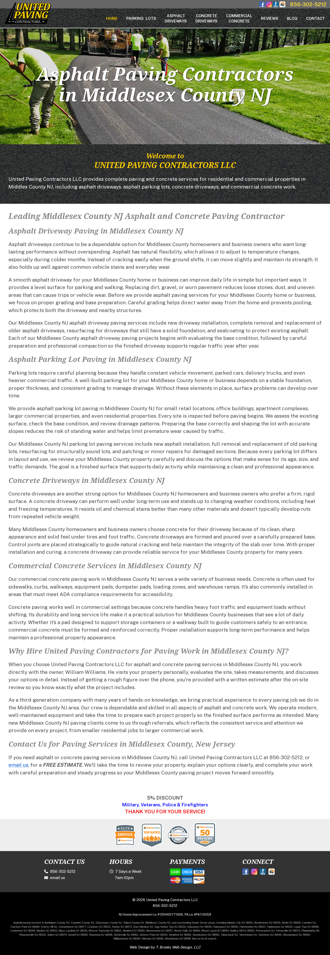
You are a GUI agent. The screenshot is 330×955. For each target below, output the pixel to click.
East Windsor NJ (143, 926)
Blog (292, 18)
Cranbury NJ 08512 (99, 926)
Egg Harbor (161, 926)
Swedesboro (200, 934)
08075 (128, 926)
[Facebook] (262, 6)
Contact (315, 18)
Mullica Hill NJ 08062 (242, 930)
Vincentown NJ (248, 934)
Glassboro (193, 926)
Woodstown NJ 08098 (178, 938)
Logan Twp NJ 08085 (306, 926)
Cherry (45, 926)
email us (18, 765)
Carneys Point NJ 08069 (25, 926)
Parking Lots (141, 18)
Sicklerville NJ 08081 (126, 934)
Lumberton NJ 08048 (22, 930)
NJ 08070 (294, 930)
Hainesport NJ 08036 (225, 926)
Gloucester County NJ (109, 922)
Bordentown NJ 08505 (267, 922)
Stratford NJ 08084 (180, 934)
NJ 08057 (167, 930)
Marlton (40, 930)
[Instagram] (269, 6)
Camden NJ (309, 922)
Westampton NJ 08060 (296, 934)
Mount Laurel (209, 930)
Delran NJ (118, 926)
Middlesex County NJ (158, 922)
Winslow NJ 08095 (153, 938)
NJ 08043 (276, 934)
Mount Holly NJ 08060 (187, 930)
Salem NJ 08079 (57, 934)
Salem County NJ (133, 922)
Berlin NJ (287, 922)
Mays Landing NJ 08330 (73, 930)
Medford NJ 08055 (134, 930)
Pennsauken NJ (265, 930)
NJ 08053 (51, 930)
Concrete (206, 18)
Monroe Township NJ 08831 (105, 930)
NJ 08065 (213, 934)
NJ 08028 (206, 926)
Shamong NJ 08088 (100, 934)
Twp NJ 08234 (177, 926)
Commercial (239, 18)
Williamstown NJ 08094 (126, 938)
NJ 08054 (223, 930)
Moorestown (153, 930)
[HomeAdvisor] (282, 6)
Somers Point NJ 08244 (153, 934)
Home (112, 18)
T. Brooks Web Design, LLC (178, 947)
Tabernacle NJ (229, 934)
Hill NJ (53, 926)
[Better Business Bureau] (276, 6)
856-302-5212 (308, 4)
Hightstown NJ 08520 (279, 926)
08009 (297, 922)
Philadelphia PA (310, 930)
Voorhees (264, 934)
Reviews (269, 18)
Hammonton (246, 926)
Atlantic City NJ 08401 (240, 922)
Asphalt (176, 18)
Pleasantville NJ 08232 (32, 934)
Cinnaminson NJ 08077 (72, 926)
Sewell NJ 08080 (78, 934)
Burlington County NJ (57, 922)
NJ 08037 (260, 926)
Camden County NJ (82, 922)
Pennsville (282, 930)
